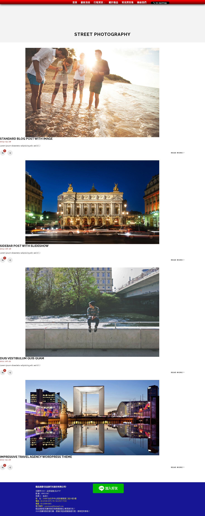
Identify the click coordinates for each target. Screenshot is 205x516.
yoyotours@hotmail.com (54, 506)
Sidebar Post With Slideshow (24, 246)
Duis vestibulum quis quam (22, 358)
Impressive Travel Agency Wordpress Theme (36, 457)
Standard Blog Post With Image (26, 138)
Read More (177, 153)
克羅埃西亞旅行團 (46, 511)
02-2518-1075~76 (47, 501)
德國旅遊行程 (70, 511)
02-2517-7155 (61, 501)
